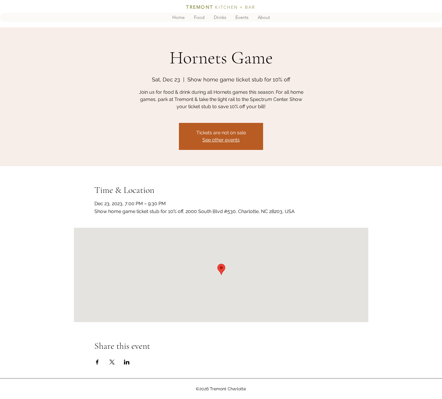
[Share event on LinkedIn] (127, 362)
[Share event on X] (112, 362)
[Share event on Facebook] (97, 362)
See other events (221, 140)
